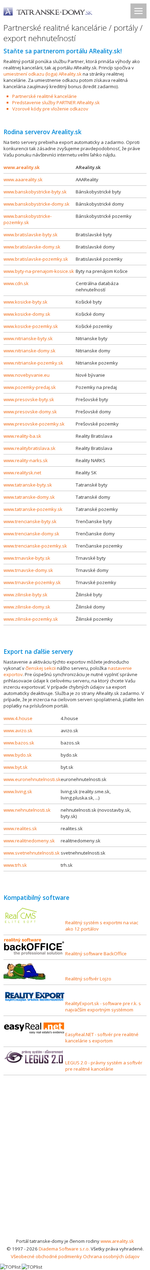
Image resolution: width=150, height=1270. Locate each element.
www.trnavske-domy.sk (28, 570)
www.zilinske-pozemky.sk (30, 619)
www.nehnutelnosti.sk (27, 810)
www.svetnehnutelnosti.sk (31, 853)
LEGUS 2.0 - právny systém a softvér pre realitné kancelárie (103, 1065)
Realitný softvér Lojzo (88, 979)
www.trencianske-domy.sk (31, 533)
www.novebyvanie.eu (26, 375)
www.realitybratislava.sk (29, 448)
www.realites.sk (20, 828)
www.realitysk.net (22, 472)
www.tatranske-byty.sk (27, 485)
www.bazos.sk (18, 743)
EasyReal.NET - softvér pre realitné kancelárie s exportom (101, 1037)
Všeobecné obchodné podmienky (46, 1256)
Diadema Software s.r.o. (64, 1249)
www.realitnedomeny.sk (29, 840)
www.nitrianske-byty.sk (28, 338)
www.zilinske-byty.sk (25, 594)
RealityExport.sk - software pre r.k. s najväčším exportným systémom (103, 1006)
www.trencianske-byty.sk (30, 521)
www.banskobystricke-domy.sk (36, 204)
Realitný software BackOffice (96, 953)
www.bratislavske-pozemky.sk (35, 259)
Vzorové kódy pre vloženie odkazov (50, 109)
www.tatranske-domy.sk (29, 497)
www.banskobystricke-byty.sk (35, 192)
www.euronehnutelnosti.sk (32, 779)
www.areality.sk (21, 167)
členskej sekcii (40, 668)
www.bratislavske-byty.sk (30, 234)
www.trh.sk (15, 865)
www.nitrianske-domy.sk (29, 350)
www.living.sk (17, 791)
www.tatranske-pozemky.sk (32, 509)
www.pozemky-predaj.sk (29, 387)
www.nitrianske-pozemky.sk (33, 363)
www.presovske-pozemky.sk (34, 424)
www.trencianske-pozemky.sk (35, 546)
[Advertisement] (75, 1159)
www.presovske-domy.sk (30, 411)
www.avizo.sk (17, 730)
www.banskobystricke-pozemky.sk (27, 219)
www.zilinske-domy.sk (26, 607)
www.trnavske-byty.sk (26, 558)
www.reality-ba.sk (22, 436)
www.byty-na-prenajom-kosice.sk (38, 271)
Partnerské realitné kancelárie (44, 96)
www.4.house (17, 718)
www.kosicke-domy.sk (26, 314)
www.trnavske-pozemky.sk (32, 582)
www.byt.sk (15, 767)
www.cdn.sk (16, 283)
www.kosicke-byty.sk (25, 302)
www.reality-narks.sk (25, 460)
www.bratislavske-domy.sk (31, 247)
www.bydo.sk (17, 755)
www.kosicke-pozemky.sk (30, 326)
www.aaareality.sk (23, 179)
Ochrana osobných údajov (111, 1256)
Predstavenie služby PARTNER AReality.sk (56, 102)
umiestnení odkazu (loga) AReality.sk (42, 74)
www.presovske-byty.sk (28, 399)
